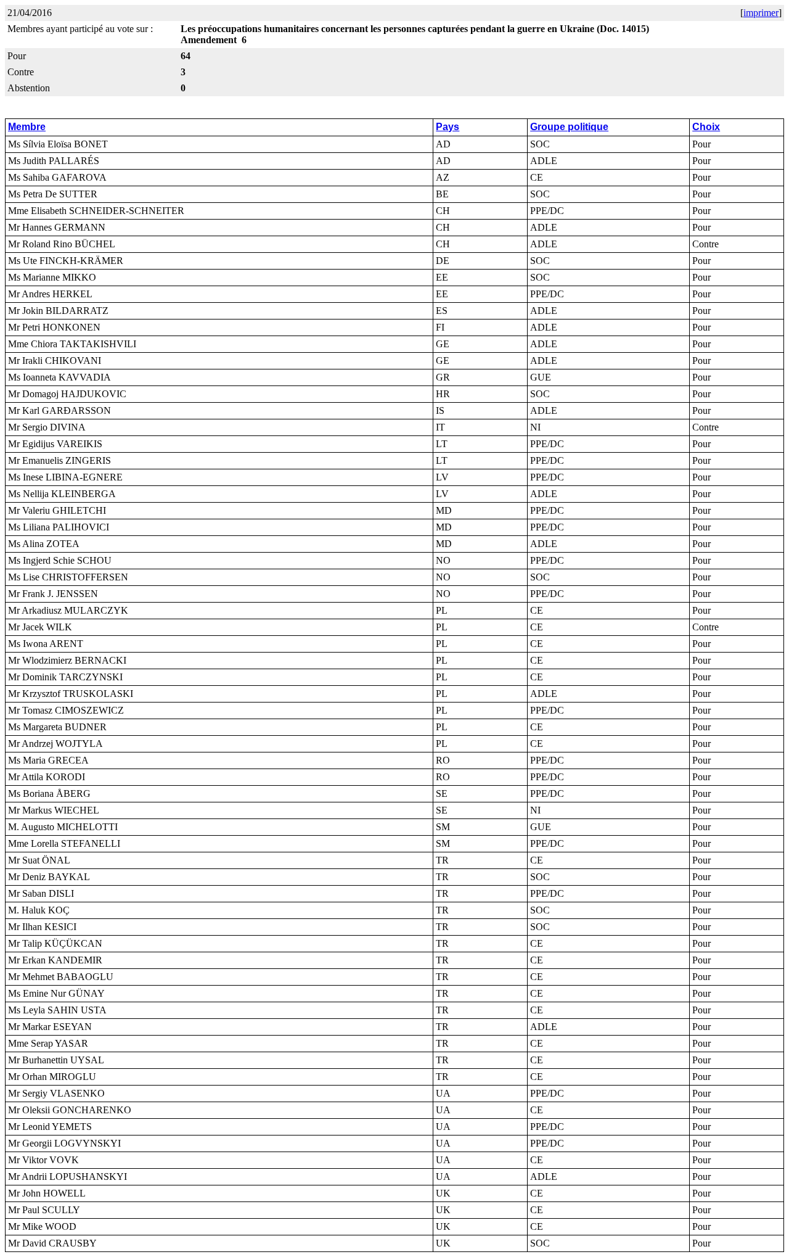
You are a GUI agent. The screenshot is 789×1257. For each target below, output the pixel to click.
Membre (27, 127)
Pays (447, 127)
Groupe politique (569, 127)
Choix (706, 127)
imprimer (761, 12)
